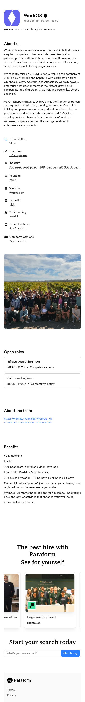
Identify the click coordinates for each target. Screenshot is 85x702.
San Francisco (46, 29)
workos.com (11, 29)
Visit (12, 204)
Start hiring (70, 653)
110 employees (18, 155)
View (12, 143)
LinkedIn (28, 29)
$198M (13, 216)
